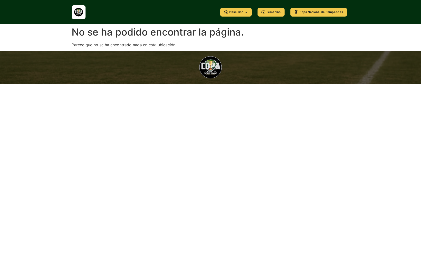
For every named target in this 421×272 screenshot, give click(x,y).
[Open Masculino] (246, 12)
